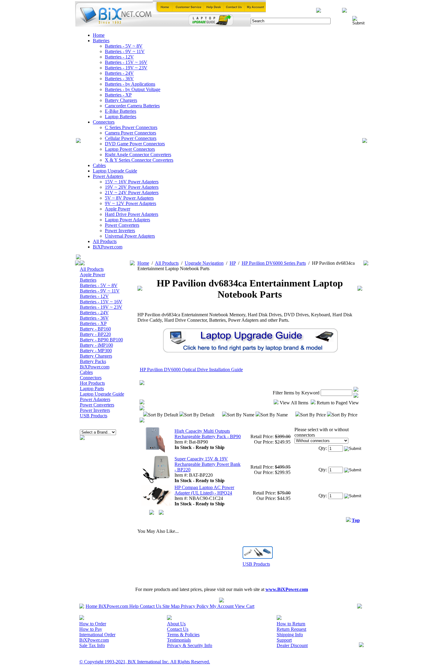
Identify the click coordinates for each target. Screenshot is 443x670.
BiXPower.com (107, 246)
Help (134, 606)
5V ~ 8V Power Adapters (129, 198)
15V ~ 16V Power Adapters (132, 181)
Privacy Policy (195, 606)
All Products (105, 241)
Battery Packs (93, 361)
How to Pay (90, 629)
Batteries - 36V (119, 78)
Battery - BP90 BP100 (101, 339)
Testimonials (179, 640)
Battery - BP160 (95, 328)
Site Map (171, 606)
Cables (99, 165)
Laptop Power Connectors (130, 149)
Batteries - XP (118, 94)
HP (233, 263)
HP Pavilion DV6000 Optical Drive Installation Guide (191, 369)
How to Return (291, 623)
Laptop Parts (92, 388)
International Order (97, 634)
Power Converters (122, 225)
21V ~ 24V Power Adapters (132, 192)
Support (284, 640)
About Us (176, 623)
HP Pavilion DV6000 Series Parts (274, 263)
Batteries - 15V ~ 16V (126, 62)
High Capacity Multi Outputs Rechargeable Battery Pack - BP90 (207, 433)
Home (99, 35)
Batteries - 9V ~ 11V (125, 51)
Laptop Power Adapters (127, 219)
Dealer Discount (292, 645)
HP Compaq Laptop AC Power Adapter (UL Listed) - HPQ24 (204, 490)
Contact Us (150, 606)
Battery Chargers (121, 100)
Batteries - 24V (119, 73)
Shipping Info (290, 634)
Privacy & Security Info (189, 645)
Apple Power (117, 208)
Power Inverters (120, 230)
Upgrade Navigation (204, 263)
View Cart (244, 606)
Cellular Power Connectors (130, 138)
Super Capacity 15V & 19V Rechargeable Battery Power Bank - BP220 (207, 464)
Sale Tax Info (92, 645)
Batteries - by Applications (130, 84)
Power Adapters (108, 176)
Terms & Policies (183, 634)
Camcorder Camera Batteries (132, 105)
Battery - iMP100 (96, 345)
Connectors (104, 122)
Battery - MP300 (96, 350)
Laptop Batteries (120, 116)
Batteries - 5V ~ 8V (124, 46)
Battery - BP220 (95, 334)
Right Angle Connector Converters (138, 154)
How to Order (92, 623)
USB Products (93, 415)
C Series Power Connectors (131, 127)
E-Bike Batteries (120, 111)
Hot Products (92, 383)
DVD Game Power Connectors (135, 143)
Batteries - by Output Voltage (132, 89)
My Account (222, 606)
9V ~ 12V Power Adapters (130, 203)
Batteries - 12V (119, 56)
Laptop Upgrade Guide (115, 170)
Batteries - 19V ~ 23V (126, 67)
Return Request (291, 629)
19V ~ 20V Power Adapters (132, 187)
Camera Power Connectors (130, 132)
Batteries (101, 40)
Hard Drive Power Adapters (131, 214)
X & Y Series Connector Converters (139, 160)
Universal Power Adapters (130, 236)
